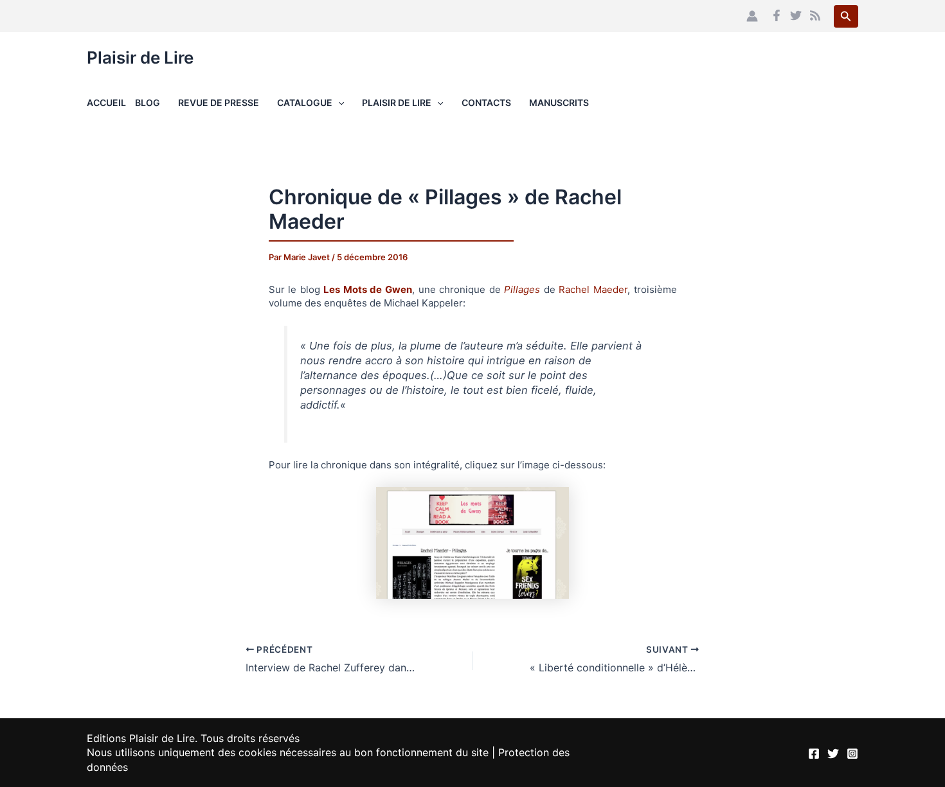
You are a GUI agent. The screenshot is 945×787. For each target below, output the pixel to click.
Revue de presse (218, 102)
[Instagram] (852, 753)
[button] (846, 16)
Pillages (522, 289)
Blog (147, 102)
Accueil (106, 102)
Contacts (486, 102)
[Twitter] (796, 15)
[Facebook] (776, 15)
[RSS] (815, 15)
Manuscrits (559, 102)
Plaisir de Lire (140, 57)
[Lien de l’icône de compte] (752, 16)
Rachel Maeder (593, 289)
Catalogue (304, 102)
